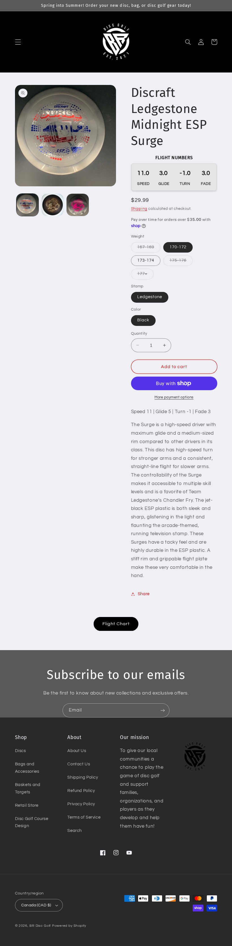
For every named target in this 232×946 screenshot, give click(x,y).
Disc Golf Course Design (31, 822)
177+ (145, 275)
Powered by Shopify (69, 925)
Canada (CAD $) (36, 905)
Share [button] (144, 594)
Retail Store (27, 805)
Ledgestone (149, 297)
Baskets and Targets (27, 788)
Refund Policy (81, 791)
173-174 (145, 260)
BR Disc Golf (40, 925)
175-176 (181, 262)
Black (143, 320)
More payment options (174, 397)
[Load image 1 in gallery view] (27, 205)
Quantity (139, 334)
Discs (20, 751)
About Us (76, 751)
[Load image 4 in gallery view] (77, 205)
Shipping (139, 209)
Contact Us (78, 764)
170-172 (177, 247)
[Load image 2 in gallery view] (53, 205)
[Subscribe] (162, 710)
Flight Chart (116, 624)
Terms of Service (83, 817)
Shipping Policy (82, 777)
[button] (17, 41)
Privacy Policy (81, 804)
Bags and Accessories (27, 768)
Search (74, 830)
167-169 (148, 249)
